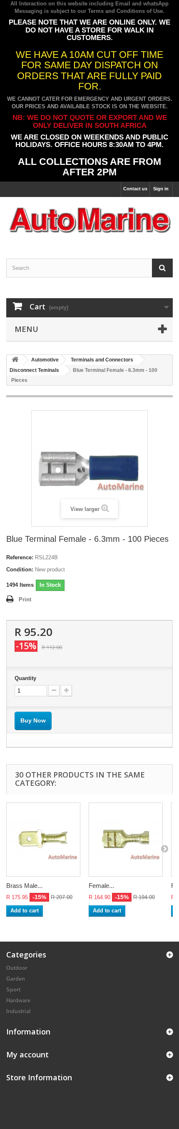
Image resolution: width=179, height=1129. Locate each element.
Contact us (135, 188)
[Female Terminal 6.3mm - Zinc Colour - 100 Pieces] (126, 840)
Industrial (18, 1011)
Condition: (19, 569)
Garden (15, 979)
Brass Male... (24, 885)
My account (27, 1054)
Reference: (19, 557)
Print (25, 599)
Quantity (25, 678)
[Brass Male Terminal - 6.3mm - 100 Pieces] (43, 840)
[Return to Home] (15, 360)
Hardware (18, 1000)
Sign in (161, 188)
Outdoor (16, 968)
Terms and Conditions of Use (125, 11)
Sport (13, 990)
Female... (101, 885)
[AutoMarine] (89, 220)
